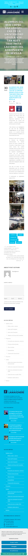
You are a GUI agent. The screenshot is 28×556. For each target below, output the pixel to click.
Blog (20, 103)
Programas (8, 338)
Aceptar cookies (14, 542)
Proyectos (8, 356)
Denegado (14, 546)
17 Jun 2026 (13, 432)
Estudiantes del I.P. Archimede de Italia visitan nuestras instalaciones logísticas (16, 438)
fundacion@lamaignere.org (14, 4)
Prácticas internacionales (13, 344)
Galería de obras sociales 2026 (14, 374)
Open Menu (22, 11)
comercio (13, 234)
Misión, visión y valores (13, 326)
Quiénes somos (9, 323)
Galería (7, 359)
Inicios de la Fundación (12, 332)
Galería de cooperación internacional (16, 366)
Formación (13, 237)
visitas (19, 242)
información (13, 239)
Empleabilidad (11, 350)
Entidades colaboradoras (13, 377)
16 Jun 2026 (13, 442)
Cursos (20, 234)
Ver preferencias (14, 550)
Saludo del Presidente (12, 329)
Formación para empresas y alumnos (16, 341)
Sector (12, 242)
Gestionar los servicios (13, 538)
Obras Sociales (11, 347)
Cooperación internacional (13, 353)
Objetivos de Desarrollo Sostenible (15, 335)
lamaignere (12, 103)
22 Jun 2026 (13, 420)
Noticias (7, 380)
